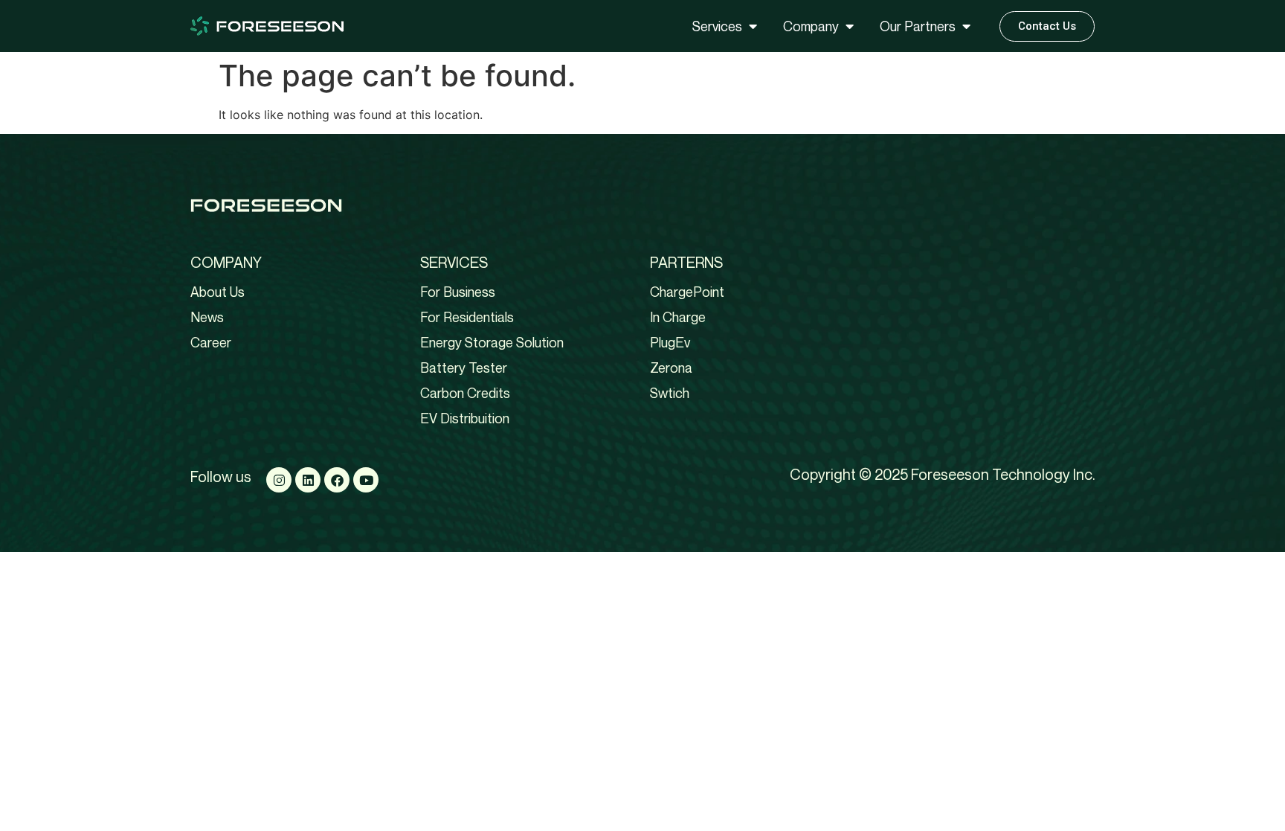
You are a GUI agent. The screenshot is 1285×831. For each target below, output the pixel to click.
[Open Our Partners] (966, 26)
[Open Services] (752, 26)
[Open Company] (849, 26)
